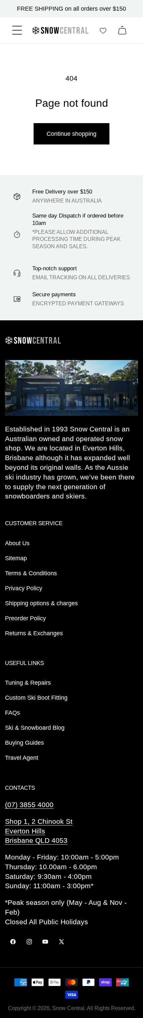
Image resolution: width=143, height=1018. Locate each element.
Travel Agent (21, 757)
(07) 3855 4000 (29, 804)
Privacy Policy (23, 588)
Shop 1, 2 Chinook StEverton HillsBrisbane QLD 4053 (38, 830)
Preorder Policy (25, 618)
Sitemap (16, 558)
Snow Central (68, 1008)
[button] (17, 30)
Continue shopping (71, 133)
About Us (17, 543)
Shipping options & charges (41, 603)
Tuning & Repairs (28, 682)
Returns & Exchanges (34, 633)
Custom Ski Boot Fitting (36, 697)
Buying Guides (24, 742)
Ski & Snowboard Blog (35, 727)
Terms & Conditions (31, 573)
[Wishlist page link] (103, 30)
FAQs (12, 712)
